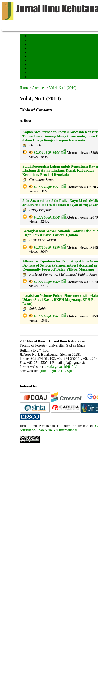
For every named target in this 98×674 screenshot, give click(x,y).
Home (32, 36)
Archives (33, 56)
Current (32, 52)
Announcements (37, 61)
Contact (33, 73)
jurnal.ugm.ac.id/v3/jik (56, 371)
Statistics (33, 65)
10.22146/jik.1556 (47, 153)
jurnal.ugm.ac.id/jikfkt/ (60, 367)
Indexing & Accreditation (41, 69)
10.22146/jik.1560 (47, 282)
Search (32, 48)
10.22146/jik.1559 (47, 247)
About (32, 40)
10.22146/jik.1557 (47, 187)
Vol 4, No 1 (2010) (62, 88)
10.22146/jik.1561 (47, 316)
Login (32, 44)
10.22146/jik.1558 (47, 217)
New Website (35, 77)
